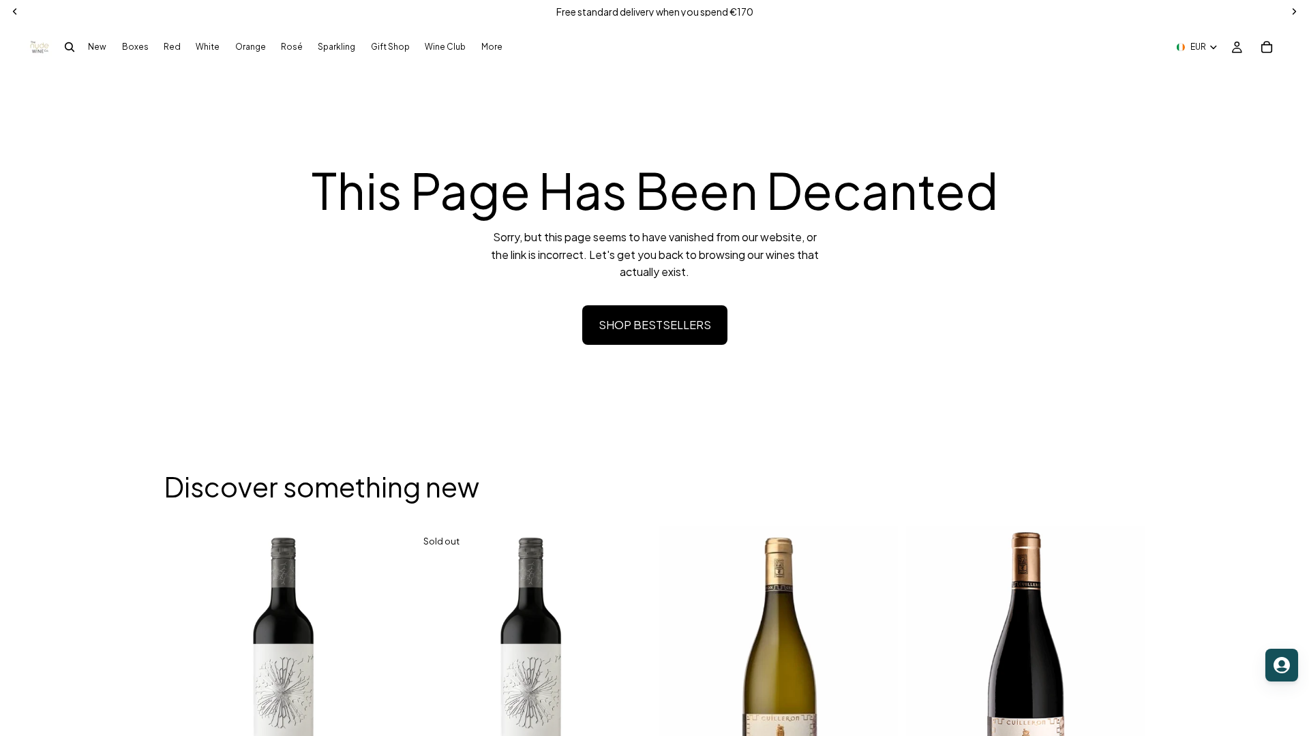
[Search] (70, 47)
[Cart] (1267, 47)
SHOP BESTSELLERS (655, 325)
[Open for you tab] (1281, 665)
